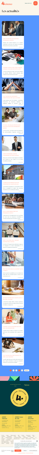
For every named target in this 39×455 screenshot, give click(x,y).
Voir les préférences (33, 450)
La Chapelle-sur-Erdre (17, 437)
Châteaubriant (9, 436)
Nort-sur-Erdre (28, 438)
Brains (33, 435)
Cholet (15, 436)
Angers (7, 435)
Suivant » (26, 370)
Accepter (18, 450)
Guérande (29, 436)
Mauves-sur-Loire (17, 438)
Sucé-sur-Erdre (13, 443)
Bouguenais (28, 435)
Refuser (25, 450)
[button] (37, 441)
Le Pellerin (31, 437)
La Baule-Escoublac (8, 437)
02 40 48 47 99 (4, 423)
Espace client (27, 3)
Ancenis (3, 435)
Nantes (23, 438)
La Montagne (25, 437)
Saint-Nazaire (13, 442)
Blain (19, 435)
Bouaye (23, 435)
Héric (34, 436)
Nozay (34, 438)
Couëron (24, 436)
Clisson (19, 436)
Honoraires (13, 450)
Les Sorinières (9, 438)
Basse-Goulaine (13, 435)
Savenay (7, 443)
